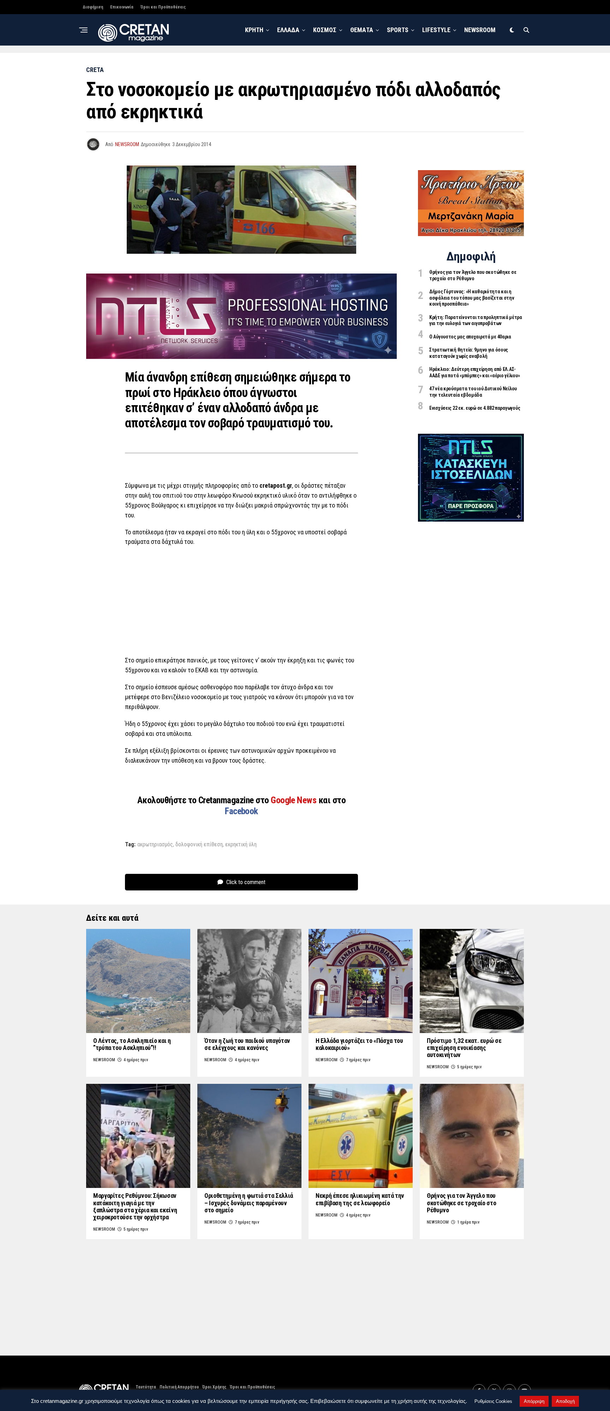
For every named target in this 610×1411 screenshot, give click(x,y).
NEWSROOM (480, 30)
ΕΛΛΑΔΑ (288, 30)
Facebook (241, 811)
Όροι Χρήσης (214, 1387)
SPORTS (397, 30)
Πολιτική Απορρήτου (179, 1387)
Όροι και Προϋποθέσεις (163, 7)
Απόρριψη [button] (534, 1401)
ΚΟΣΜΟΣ (324, 30)
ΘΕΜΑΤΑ (361, 30)
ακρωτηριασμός (155, 844)
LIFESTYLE (436, 30)
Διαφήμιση (93, 7)
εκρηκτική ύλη (241, 844)
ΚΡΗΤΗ (254, 30)
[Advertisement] (241, 603)
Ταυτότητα (146, 1387)
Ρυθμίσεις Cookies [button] (493, 1401)
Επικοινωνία (121, 7)
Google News (294, 800)
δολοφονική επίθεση (199, 844)
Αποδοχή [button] (565, 1401)
